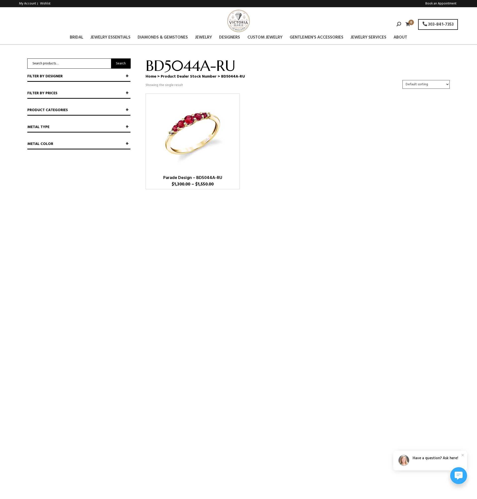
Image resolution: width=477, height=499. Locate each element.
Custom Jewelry (264, 38)
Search (121, 63)
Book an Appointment (440, 3)
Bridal (76, 38)
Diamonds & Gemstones (163, 38)
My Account (27, 3)
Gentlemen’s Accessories (316, 38)
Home (151, 76)
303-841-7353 (440, 24)
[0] (406, 25)
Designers (229, 38)
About (400, 38)
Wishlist (45, 3)
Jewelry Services (368, 38)
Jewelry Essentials (110, 38)
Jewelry (203, 38)
